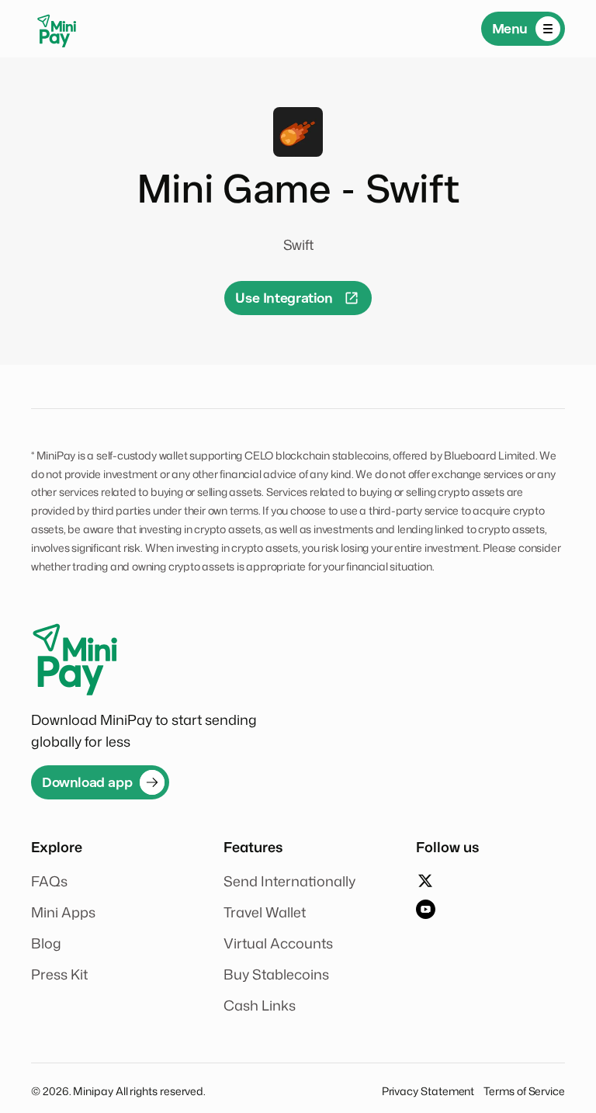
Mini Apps (63, 912)
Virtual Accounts (278, 943)
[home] (56, 28)
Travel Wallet (265, 912)
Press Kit (59, 974)
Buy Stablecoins (276, 974)
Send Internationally (289, 881)
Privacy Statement (428, 1091)
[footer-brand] (74, 654)
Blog (46, 943)
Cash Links (260, 1005)
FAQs (49, 881)
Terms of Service (524, 1091)
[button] (523, 29)
